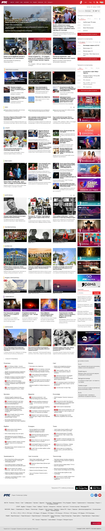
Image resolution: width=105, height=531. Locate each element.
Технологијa (57, 456)
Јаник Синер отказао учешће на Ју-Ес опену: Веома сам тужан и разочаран (66, 140)
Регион (30, 363)
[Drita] (89, 253)
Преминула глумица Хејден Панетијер (38, 467)
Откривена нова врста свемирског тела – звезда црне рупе (30, 314)
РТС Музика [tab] (95, 42)
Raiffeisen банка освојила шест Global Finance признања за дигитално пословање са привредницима (15, 268)
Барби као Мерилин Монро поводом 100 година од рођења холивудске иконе (15, 473)
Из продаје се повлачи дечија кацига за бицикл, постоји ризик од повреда (39, 411)
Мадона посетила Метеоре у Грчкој (38, 470)
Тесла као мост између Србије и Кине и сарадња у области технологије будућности (67, 315)
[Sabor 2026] (89, 184)
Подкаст (98, 502)
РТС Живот (51, 513)
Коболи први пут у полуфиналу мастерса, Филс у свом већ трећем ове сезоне (63, 450)
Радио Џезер (95, 515)
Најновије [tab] (80, 289)
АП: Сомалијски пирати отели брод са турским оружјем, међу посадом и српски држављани (64, 384)
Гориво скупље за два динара (63, 406)
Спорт (17, 2)
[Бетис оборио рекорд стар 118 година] (56, 133)
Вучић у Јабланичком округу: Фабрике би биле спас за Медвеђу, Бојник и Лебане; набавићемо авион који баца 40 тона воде (64, 27)
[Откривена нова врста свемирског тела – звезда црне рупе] (30, 305)
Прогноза (81, 11)
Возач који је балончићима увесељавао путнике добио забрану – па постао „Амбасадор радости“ (67, 165)
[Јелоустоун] (89, 226)
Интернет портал (68, 519)
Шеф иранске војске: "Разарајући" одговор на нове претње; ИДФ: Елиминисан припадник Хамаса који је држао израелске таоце (67, 99)
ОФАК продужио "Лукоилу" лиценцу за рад (63, 398)
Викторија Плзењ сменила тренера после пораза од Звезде (15, 447)
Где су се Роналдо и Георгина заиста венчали (38, 473)
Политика (7, 363)
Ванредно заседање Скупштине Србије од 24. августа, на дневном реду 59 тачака (18, 88)
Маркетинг (44, 519)
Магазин (26, 2)
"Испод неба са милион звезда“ (12, 290)
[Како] (64, 78)
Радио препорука (12, 278)
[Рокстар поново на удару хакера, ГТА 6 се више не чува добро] (12, 305)
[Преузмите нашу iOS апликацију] (95, 488)
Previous (78, 19)
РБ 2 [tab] (86, 68)
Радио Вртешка (86, 515)
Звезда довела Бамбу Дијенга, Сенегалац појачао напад (13, 149)
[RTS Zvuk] (89, 212)
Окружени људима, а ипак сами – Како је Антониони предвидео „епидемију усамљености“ (63, 349)
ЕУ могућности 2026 (52, 504)
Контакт (38, 519)
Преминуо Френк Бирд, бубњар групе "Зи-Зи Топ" (39, 464)
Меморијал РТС (85, 506)
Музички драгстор (58, 291)
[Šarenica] (89, 239)
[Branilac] (89, 115)
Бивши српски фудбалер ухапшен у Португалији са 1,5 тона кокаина (14, 57)
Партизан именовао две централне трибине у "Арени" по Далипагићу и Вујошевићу (39, 436)
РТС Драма (44, 513)
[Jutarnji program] (89, 129)
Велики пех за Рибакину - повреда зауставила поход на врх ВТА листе (63, 445)
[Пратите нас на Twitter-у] (92, 495)
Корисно (8, 246)
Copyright (13, 528)
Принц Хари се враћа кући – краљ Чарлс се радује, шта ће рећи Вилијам (15, 182)
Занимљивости (9, 456)
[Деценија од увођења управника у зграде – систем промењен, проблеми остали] (40, 78)
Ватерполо (52, 506)
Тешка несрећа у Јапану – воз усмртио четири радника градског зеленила (62, 372)
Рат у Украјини (67, 502)
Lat (85, 2)
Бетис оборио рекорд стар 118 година (67, 131)
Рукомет (46, 506)
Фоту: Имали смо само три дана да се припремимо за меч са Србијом (39, 440)
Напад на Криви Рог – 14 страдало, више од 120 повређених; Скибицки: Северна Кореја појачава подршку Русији (39, 59)
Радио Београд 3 (36, 515)
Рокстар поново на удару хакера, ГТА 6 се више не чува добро (11, 314)
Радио (35, 2)
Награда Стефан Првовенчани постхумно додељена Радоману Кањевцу (15, 216)
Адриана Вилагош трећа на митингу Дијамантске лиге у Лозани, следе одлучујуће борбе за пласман (44, 134)
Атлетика (59, 506)
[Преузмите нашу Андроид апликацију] (81, 488)
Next (99, 19)
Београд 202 (45, 515)
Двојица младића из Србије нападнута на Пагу (39, 386)
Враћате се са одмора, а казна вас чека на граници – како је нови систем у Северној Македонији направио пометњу (39, 370)
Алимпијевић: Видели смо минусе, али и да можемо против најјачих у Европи (39, 445)
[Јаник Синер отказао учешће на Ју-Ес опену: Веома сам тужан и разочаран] (56, 141)
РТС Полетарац (90, 513)
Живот (13, 509)
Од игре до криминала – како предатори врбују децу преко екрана (64, 57)
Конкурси (59, 519)
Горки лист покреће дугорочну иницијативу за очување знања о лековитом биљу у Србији (39, 268)
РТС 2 (19, 513)
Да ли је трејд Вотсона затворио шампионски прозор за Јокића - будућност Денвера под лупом (66, 150)
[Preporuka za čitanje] (89, 267)
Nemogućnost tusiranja (84, 378)
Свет (54, 363)
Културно (9, 195)
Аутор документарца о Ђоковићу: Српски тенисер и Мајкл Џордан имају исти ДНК (63, 435)
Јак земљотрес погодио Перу (63, 387)
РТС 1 (14, 513)
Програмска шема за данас (89, 34)
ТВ (31, 2)
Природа (74, 509)
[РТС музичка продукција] (89, 337)
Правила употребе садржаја (24, 528)
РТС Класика (58, 513)
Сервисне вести (81, 502)
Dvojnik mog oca (82, 371)
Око (6, 107)
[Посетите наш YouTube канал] (99, 495)
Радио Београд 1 (15, 515)
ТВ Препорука (10, 227)
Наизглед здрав (55, 510)
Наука (69, 509)
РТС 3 (24, 513)
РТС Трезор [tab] (89, 42)
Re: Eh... (80, 392)
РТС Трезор (73, 513)
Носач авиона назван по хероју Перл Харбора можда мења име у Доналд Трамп (44, 177)
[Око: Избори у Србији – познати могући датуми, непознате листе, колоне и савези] (15, 78)
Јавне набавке (52, 519)
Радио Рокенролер (66, 515)
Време (74, 502)
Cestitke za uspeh (82, 385)
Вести (12, 2)
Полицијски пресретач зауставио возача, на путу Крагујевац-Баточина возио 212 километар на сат (14, 403)
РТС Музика (81, 513)
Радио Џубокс (77, 515)
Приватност (7, 528)
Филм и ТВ (63, 509)
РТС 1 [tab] (82, 18)
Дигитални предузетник (85, 509)
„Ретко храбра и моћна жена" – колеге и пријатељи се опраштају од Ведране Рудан (64, 216)
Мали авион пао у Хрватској (42, 97)
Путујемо (41, 509)
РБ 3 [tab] (92, 68)
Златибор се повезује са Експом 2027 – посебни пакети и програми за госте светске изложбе (63, 268)
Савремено (9, 297)
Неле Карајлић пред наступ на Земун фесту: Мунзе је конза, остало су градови (44, 166)
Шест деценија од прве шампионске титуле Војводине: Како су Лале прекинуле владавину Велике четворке (39, 118)
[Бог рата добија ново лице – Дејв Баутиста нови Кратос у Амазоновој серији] (56, 186)
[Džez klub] (89, 198)
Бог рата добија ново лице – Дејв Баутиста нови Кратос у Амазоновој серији (68, 185)
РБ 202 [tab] (97, 68)
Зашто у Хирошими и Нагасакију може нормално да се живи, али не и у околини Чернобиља (14, 349)
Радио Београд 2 (25, 515)
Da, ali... (80, 364)
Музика (27, 509)
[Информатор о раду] (89, 351)
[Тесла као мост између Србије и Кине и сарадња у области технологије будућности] (67, 305)
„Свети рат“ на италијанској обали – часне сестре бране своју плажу (15, 477)
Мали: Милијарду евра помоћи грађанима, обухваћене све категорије (63, 415)
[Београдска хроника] (89, 156)
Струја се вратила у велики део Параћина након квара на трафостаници (18, 98)
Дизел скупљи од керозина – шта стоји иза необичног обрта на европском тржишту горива (64, 411)
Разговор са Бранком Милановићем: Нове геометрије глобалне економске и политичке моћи (15, 118)
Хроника (7, 394)
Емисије (40, 2)
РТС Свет (29, 513)
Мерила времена (57, 502)
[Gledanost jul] (89, 170)
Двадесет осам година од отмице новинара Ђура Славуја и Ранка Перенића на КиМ (39, 416)
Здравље (56, 509)
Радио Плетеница (55, 515)
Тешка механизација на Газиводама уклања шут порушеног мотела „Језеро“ (42, 88)
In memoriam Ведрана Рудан (61, 240)
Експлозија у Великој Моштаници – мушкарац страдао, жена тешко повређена (15, 420)
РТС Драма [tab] (82, 42)
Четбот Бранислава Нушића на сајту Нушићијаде (63, 473)
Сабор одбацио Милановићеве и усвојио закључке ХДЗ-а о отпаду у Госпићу (38, 376)
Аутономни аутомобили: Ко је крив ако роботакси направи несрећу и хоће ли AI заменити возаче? (38, 349)
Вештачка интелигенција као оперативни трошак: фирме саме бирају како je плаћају (64, 469)
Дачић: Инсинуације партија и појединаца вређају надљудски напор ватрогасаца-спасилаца (15, 373)
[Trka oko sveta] (89, 101)
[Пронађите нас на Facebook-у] (95, 495)
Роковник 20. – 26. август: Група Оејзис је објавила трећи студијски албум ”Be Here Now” (39, 217)
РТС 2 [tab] (89, 18)
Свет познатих (33, 456)
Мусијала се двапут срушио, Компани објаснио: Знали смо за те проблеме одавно (15, 443)
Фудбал (6, 426)
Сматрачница (90, 502)
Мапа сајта (96, 523)
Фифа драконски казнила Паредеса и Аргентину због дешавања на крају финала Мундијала (15, 437)
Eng (90, 2)
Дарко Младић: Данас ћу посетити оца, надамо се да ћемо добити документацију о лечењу (14, 416)
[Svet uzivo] (89, 142)
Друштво (31, 394)
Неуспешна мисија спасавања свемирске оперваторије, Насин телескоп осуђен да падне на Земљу (68, 175)
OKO (21, 2)
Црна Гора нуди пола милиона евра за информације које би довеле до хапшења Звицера (39, 381)
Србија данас (28, 502)
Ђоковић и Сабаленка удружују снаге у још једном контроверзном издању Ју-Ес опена (64, 440)
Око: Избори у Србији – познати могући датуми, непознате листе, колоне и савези (15, 81)
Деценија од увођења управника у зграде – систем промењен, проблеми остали (39, 81)
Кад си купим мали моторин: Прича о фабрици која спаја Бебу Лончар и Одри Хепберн (63, 118)
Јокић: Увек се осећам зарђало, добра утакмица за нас (39, 449)
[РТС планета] (81, 2)
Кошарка (31, 426)
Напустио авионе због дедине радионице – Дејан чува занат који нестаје (15, 469)
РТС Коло (66, 513)
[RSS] (97, 2)
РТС (45, 2)
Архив (52, 517)
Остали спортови (74, 506)
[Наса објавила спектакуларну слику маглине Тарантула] (49, 305)
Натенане (9, 327)
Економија (56, 394)
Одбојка (40, 506)
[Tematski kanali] (89, 281)
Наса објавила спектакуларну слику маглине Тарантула (47, 314)
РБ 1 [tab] (80, 68)
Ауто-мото (66, 506)
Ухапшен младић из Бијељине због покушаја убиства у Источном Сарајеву (14, 398)
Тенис (55, 426)
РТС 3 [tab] (95, 18)
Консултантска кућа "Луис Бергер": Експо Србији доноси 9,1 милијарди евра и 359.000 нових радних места (68, 88)
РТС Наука (36, 513)
